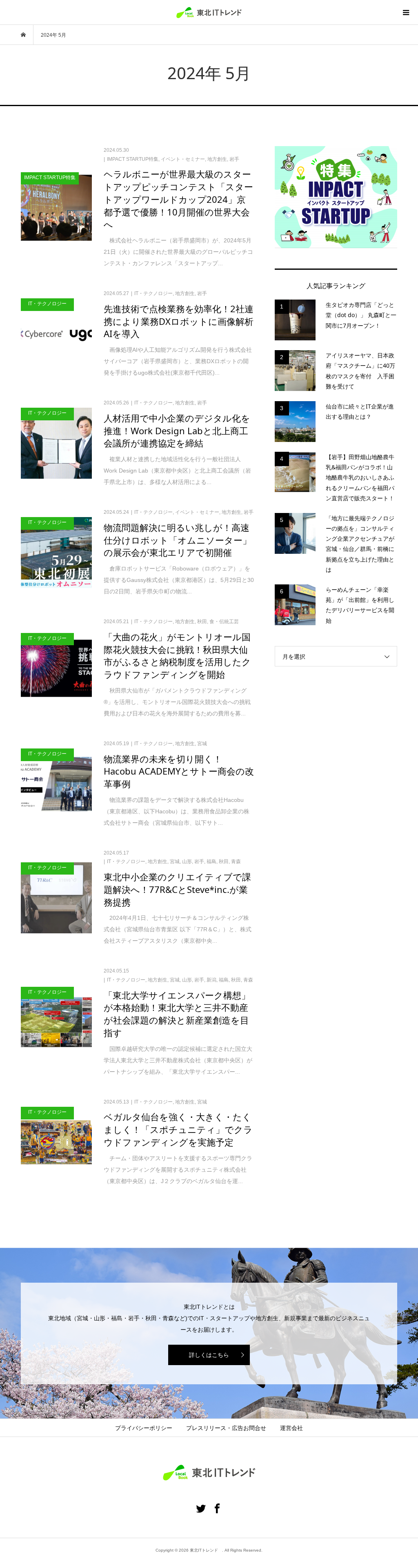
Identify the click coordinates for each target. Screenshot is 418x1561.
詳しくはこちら (209, 1355)
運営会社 (291, 1428)
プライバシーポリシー (143, 1428)
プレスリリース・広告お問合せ (226, 1428)
